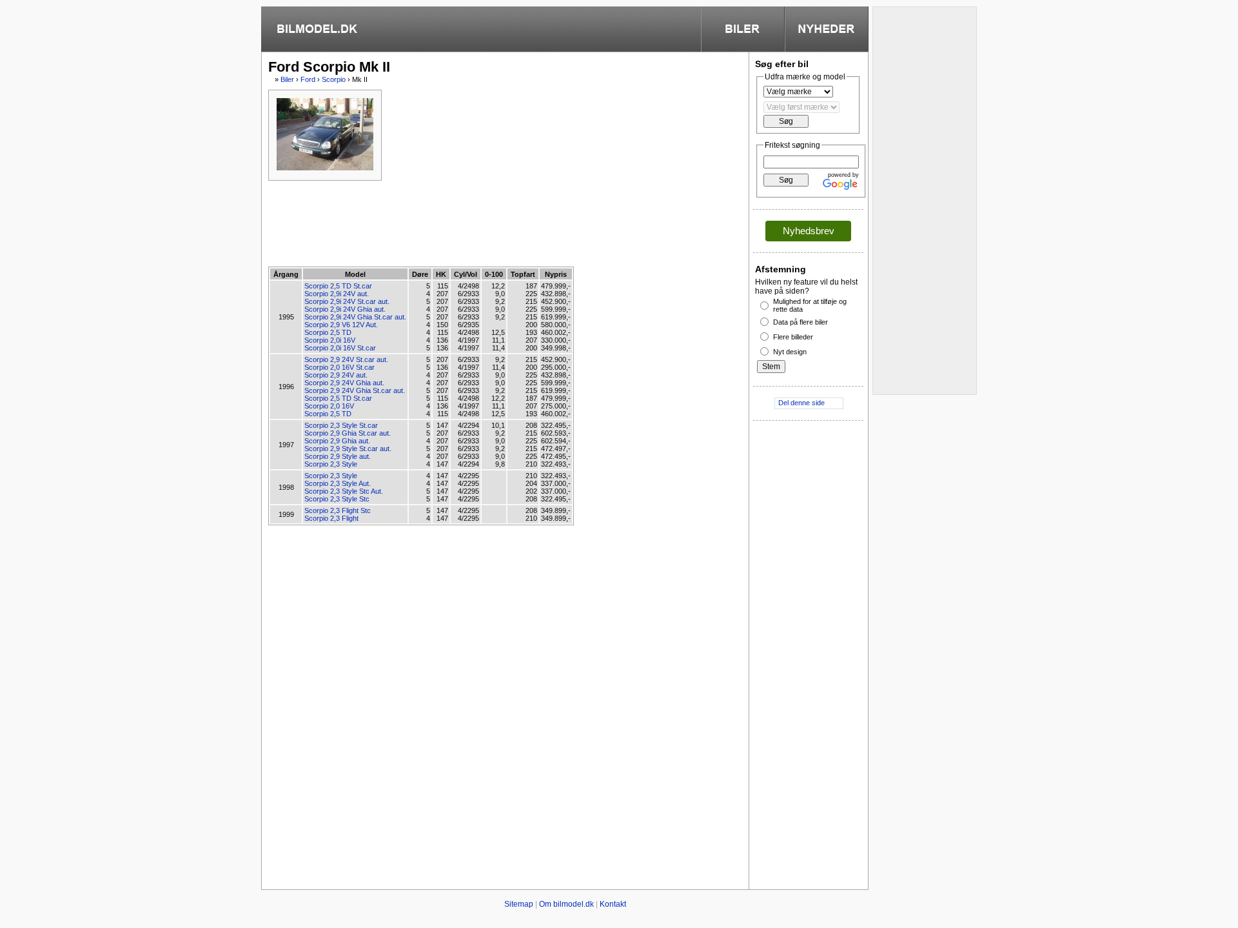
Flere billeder (793, 337)
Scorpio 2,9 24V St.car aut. (346, 359)
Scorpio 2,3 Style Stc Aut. (343, 491)
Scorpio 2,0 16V (329, 406)
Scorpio (334, 79)
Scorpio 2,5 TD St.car (338, 286)
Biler (287, 79)
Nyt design (790, 352)
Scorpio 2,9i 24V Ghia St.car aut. (355, 317)
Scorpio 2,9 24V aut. (336, 375)
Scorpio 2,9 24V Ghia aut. (344, 383)
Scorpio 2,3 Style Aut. (337, 483)
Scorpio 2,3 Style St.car (341, 425)
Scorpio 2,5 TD (327, 332)
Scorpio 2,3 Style (330, 464)
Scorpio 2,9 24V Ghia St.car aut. (354, 390)
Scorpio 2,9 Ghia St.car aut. (347, 433)
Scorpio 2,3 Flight (331, 518)
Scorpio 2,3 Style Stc (336, 499)
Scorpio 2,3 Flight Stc (337, 510)
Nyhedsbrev (808, 230)
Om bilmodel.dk (566, 904)
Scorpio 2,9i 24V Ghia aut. (345, 309)
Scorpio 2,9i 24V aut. (336, 294)
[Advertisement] (503, 223)
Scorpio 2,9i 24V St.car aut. (346, 301)
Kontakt (613, 904)
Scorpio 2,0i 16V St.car (340, 348)
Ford (307, 79)
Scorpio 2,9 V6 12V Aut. (341, 324)
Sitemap (518, 904)
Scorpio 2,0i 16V (329, 340)
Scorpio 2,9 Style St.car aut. (347, 448)
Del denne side (801, 403)
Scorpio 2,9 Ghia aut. (337, 441)
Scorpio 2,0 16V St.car (339, 367)
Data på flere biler (800, 322)
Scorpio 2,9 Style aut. (337, 456)
